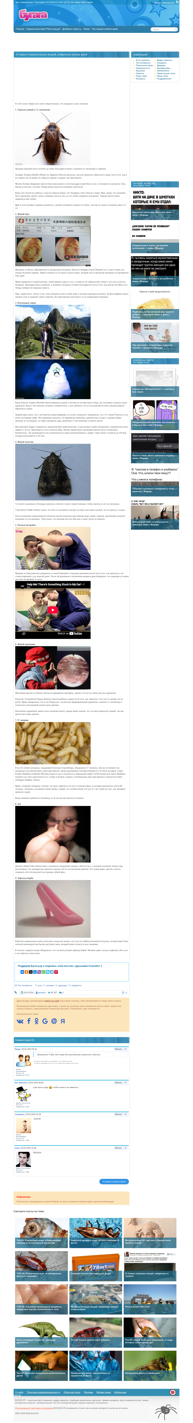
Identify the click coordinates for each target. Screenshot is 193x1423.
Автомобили (163, 70)
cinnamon (19, 1114)
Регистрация (39, 2)
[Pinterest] (56, 972)
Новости (140, 73)
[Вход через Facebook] (30, 1022)
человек (50, 985)
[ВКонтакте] (22, 972)
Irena (17, 1148)
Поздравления (164, 78)
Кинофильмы (163, 68)
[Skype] (47, 972)
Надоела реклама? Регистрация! (43, 29)
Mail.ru (83, 2)
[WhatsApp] (43, 972)
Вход (17, 2)
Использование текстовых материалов (34, 1408)
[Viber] (39, 972)
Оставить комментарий (114, 1181)
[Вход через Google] (46, 1022)
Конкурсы (140, 78)
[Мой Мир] (35, 972)
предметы (76, 985)
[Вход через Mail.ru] (55, 1022)
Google (77, 2)
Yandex (90, 2)
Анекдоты (161, 63)
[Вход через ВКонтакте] (21, 1022)
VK (65, 2)
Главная (20, 29)
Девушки (161, 65)
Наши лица (141, 76)
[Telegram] (52, 972)
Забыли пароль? (27, 2)
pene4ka (42, 992)
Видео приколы (164, 60)
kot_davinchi (21, 1083)
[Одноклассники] (26, 972)
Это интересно (24, 985)
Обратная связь (168, 2)
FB (68, 2)
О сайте (19, 1392)
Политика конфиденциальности (43, 1392)
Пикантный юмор (144, 65)
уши (40, 985)
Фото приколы (143, 60)
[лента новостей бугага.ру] (177, 2)
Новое (86, 29)
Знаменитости (143, 68)
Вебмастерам (103, 1392)
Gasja (17, 1049)
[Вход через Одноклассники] (38, 1022)
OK (72, 2)
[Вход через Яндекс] (64, 1022)
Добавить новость (71, 29)
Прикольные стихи (166, 73)
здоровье (62, 985)
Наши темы (162, 76)
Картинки (140, 70)
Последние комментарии (105, 29)
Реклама (157, 2)
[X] (31, 972)
